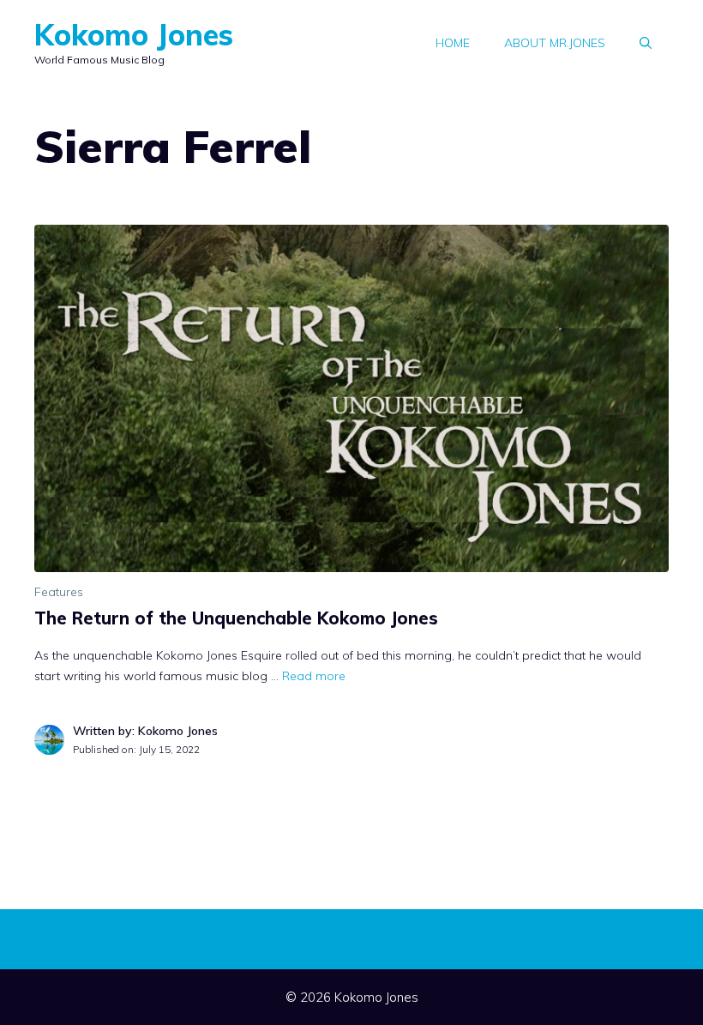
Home (453, 43)
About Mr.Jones (554, 43)
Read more (313, 676)
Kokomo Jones (133, 34)
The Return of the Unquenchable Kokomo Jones (238, 618)
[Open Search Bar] (645, 43)
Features (58, 592)
